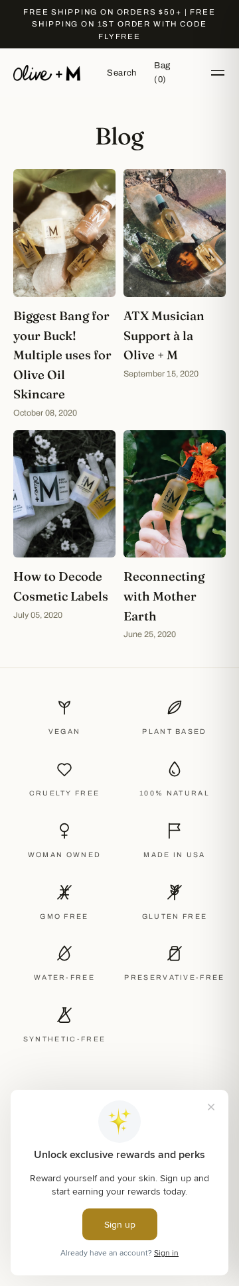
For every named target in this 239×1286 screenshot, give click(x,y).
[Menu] (218, 73)
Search (122, 73)
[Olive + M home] (46, 73)
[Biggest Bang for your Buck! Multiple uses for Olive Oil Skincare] (64, 294)
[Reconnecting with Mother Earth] (174, 535)
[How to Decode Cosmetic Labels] (64, 535)
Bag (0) (162, 72)
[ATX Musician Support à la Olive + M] (174, 294)
